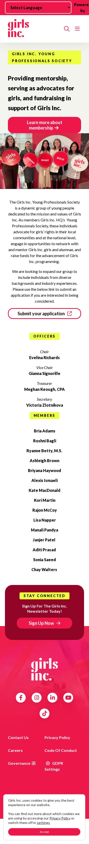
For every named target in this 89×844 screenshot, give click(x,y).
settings (43, 822)
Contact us (18, 737)
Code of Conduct (60, 750)
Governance (19, 763)
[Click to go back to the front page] (34, 29)
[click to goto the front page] (44, 669)
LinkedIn (52, 698)
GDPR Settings (53, 766)
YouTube (68, 698)
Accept (44, 832)
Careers (15, 750)
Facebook (21, 698)
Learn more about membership (44, 125)
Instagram (37, 698)
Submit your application (41, 313)
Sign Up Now (41, 623)
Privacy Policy (57, 737)
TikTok (44, 713)
